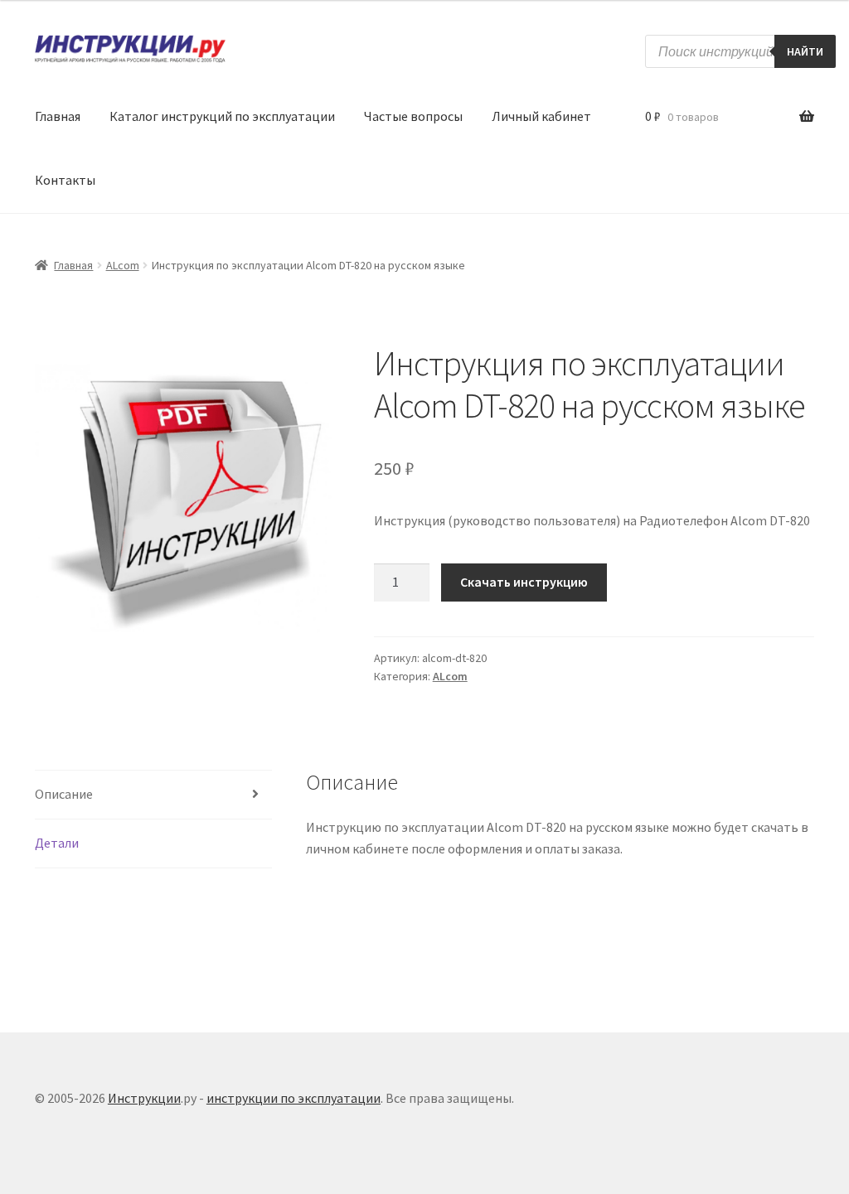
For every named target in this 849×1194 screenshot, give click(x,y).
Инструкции (144, 1098)
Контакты (65, 180)
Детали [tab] (57, 842)
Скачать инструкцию (524, 581)
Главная (57, 116)
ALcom (122, 265)
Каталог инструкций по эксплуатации (222, 116)
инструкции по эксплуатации (293, 1098)
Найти (805, 51)
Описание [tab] (64, 794)
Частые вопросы (413, 116)
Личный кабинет (541, 116)
